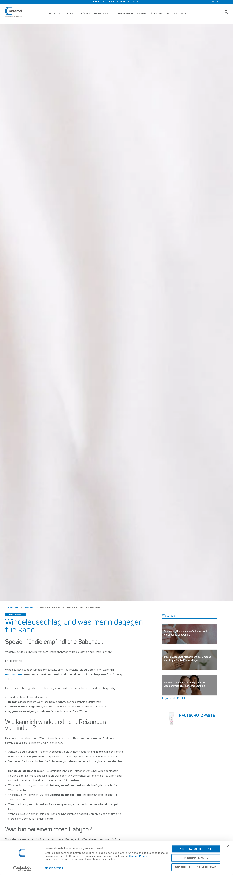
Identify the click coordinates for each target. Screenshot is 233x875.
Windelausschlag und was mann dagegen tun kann (70, 607)
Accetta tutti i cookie (196, 848)
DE (217, 2)
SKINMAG (142, 13)
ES (226, 2)
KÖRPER (85, 13)
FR (222, 2)
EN (212, 2)
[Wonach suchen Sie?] (226, 12)
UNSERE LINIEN (125, 13)
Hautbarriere (14, 674)
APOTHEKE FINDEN (176, 13)
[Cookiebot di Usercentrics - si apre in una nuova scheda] (22, 868)
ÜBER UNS (156, 13)
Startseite (12, 607)
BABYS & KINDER (103, 13)
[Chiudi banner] (228, 846)
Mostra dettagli (54, 868)
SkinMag (29, 607)
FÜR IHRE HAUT (55, 13)
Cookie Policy (138, 855)
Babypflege (15, 614)
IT (208, 2)
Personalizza (194, 858)
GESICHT (72, 13)
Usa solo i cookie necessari (195, 867)
